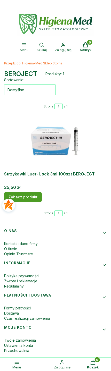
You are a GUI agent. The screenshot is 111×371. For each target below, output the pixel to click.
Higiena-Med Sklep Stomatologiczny (35, 63)
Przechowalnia (16, 350)
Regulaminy (14, 286)
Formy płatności (17, 308)
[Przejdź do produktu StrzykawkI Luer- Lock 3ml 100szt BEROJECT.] (55, 143)
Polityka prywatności (21, 276)
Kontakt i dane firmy (21, 243)
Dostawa (11, 313)
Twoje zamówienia (20, 340)
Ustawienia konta (18, 345)
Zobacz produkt (23, 197)
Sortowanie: (14, 80)
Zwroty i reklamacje (20, 281)
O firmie (10, 249)
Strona (48, 106)
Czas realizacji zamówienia (27, 318)
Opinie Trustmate (18, 254)
